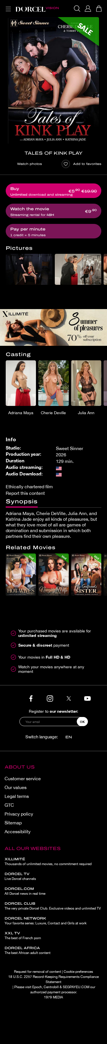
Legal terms (17, 796)
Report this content (25, 493)
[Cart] (98, 8)
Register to (53, 711)
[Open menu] (7, 5)
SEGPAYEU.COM (76, 987)
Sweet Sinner (69, 448)
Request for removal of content (37, 972)
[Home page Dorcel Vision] (37, 8)
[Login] (87, 8)
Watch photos (29, 164)
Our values (16, 787)
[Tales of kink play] (53, 80)
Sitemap (13, 822)
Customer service (23, 778)
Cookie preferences (78, 972)
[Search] (77, 8)
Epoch (37, 987)
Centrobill (51, 987)
